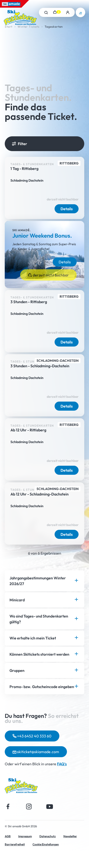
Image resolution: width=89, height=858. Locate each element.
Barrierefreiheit (15, 844)
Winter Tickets (28, 26)
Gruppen (16, 670)
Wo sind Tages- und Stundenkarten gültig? (38, 619)
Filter (22, 143)
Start (8, 26)
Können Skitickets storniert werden (39, 654)
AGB (8, 836)
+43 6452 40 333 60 (34, 736)
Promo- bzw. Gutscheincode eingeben (41, 686)
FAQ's (62, 763)
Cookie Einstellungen (46, 844)
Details (67, 208)
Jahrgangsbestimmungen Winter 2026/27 (37, 581)
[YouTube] (49, 806)
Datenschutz (47, 836)
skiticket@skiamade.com (37, 751)
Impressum (25, 836)
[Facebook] (8, 806)
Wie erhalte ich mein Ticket (32, 638)
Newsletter (70, 836)
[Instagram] (29, 806)
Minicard (17, 600)
